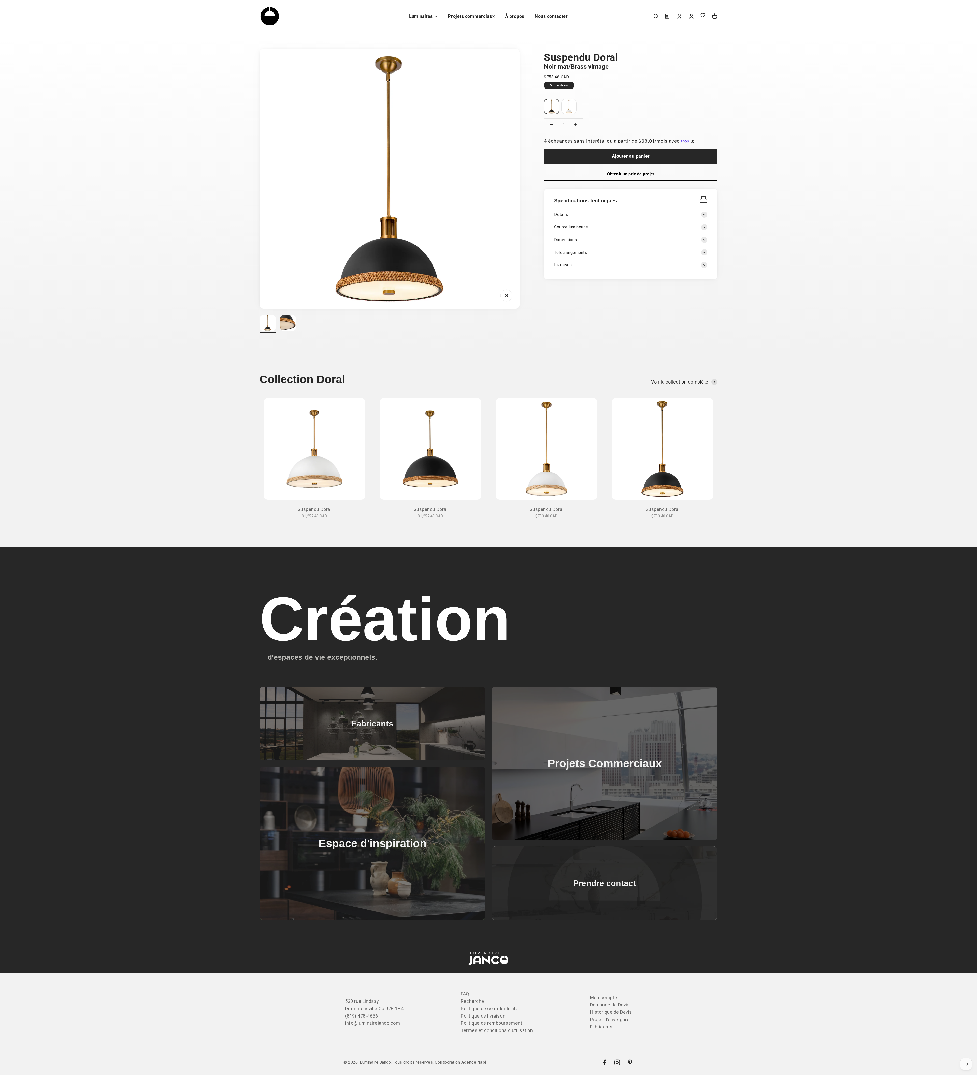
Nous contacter (551, 16)
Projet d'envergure (610, 1019)
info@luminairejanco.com (372, 1023)
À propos (514, 16)
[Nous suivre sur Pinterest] (630, 1062)
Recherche (472, 1001)
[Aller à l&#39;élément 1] (268, 324)
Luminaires (421, 16)
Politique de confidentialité (489, 1008)
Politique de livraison (483, 1016)
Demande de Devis (610, 1004)
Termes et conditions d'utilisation (497, 1030)
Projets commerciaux (471, 16)
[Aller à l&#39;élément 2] (288, 324)
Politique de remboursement (491, 1023)
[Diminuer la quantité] (551, 125)
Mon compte (603, 997)
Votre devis (559, 85)
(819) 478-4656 (361, 1016)
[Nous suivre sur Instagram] (617, 1062)
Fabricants (601, 1026)
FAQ (465, 993)
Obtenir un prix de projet (630, 174)
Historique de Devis (611, 1012)
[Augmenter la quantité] (575, 125)
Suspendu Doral (315, 509)
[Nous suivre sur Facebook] (604, 1062)
